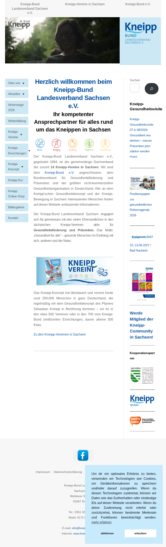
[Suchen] (152, 88)
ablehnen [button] (107, 533)
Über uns (14, 83)
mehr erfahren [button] (102, 522)
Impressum (43, 471)
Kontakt (13, 218)
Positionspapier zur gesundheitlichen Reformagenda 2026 (141, 204)
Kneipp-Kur (15, 180)
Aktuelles (14, 94)
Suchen (135, 80)
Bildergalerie (16, 207)
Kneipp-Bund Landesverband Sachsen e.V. (30, 8)
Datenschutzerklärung (68, 471)
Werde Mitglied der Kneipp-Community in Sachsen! (141, 325)
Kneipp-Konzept (13, 166)
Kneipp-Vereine (13, 134)
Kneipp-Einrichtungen (17, 150)
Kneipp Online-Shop (16, 193)
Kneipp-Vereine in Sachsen (85, 4)
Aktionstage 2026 (16, 107)
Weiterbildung (17, 121)
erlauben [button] (140, 533)
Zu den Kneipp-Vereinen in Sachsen (60, 334)
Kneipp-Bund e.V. (138, 4)
